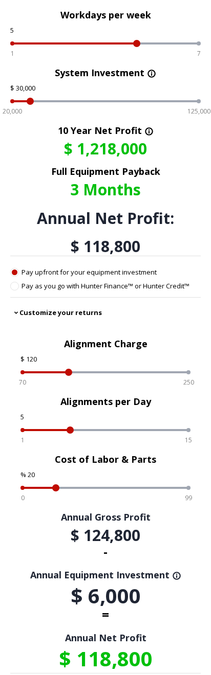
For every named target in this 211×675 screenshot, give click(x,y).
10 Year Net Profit (106, 130)
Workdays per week (105, 15)
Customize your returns (60, 312)
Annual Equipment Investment (105, 575)
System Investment (105, 72)
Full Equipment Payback (105, 171)
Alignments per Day (105, 401)
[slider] (136, 43)
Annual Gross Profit (106, 517)
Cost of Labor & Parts (105, 459)
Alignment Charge (105, 344)
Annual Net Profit (105, 638)
